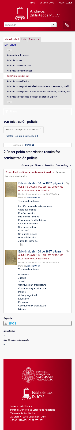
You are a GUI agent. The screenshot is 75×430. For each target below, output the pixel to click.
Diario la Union (33, 197)
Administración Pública (18, 81)
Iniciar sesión (65, 2)
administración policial (18, 76)
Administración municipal (19, 71)
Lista (23, 39)
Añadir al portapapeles (68, 183)
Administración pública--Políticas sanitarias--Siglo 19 (32, 97)
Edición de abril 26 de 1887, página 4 (40, 251)
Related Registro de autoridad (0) (22, 136)
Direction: (50, 165)
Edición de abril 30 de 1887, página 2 (40, 183)
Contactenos (47, 2)
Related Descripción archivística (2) (23, 129)
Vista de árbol (12, 39)
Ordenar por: (27, 165)
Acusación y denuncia (18, 55)
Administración (14, 60)
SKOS (12, 323)
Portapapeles (67, 25)
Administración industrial (19, 65)
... (9, 50)
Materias (29, 145)
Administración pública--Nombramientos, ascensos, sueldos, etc (38, 91)
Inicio (32, 2)
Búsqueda (34, 39)
